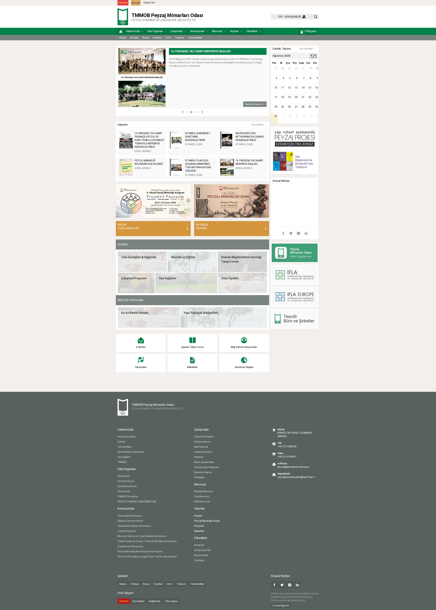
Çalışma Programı (204, 436)
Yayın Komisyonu (127, 531)
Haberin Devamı (253, 104)
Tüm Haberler (257, 125)
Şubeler (122, 441)
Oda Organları (155, 31)
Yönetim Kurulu (126, 481)
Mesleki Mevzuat (203, 491)
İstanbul (157, 37)
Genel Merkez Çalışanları (131, 452)
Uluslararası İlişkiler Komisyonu (134, 526)
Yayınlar (234, 31)
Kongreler (199, 545)
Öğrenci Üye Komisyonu (130, 520)
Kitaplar (198, 515)
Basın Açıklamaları (204, 462)
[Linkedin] (306, 233)
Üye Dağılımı (124, 457)
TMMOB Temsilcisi (128, 496)
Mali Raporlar (201, 446)
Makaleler (199, 531)
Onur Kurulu (124, 491)
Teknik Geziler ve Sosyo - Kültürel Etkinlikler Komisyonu (147, 541)
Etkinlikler (252, 31)
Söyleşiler (199, 560)
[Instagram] (298, 233)
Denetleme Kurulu (127, 486)
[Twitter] (290, 233)
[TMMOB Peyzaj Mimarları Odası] (123, 16)
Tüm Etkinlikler (306, 49)
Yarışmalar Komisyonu (130, 515)
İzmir (168, 37)
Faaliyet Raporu (202, 441)
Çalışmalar (176, 31)
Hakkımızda (133, 31)
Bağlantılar (149, 2)
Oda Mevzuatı (201, 496)
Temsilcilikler (195, 37)
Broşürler (199, 526)
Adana (122, 37)
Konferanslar (201, 555)
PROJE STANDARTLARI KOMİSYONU (137, 501)
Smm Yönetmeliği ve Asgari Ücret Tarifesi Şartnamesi (147, 556)
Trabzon (179, 37)
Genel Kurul (124, 476)
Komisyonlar (197, 31)
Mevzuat (217, 31)
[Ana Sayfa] (121, 31)
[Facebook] (283, 233)
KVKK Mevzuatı (202, 501)
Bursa (145, 37)
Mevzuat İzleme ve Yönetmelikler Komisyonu (142, 536)
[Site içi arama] (315, 16)
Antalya (134, 37)
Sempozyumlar (202, 550)
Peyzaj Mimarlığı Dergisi (207, 520)
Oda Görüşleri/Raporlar (206, 467)
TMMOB (122, 462)
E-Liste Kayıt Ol (280, 605)
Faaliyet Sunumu (203, 452)
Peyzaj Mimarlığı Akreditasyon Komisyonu (140, 551)
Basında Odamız (203, 472)
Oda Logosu (171, 601)
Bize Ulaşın (139, 601)
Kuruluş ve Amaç (127, 436)
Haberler (198, 457)
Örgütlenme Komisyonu (130, 546)
